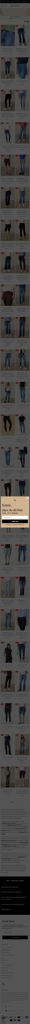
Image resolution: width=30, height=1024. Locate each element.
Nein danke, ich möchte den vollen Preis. (15, 524)
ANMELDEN (15, 521)
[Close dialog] (28, 498)
